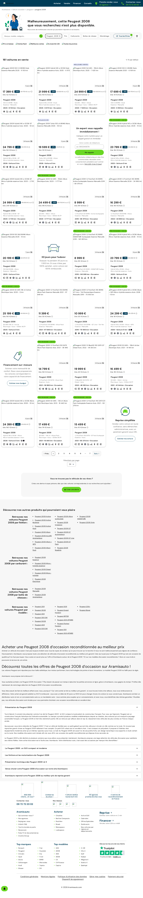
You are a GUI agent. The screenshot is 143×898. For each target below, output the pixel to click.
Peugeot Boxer (85, 610)
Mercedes (43, 863)
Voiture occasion (18, 10)
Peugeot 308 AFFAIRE (65, 633)
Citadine (59, 816)
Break (58, 824)
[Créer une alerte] (4, 888)
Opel (20, 857)
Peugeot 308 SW (41, 618)
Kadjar (83, 857)
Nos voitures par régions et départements (87, 829)
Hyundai (42, 851)
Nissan (20, 868)
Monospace (60, 827)
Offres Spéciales (87, 821)
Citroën (21, 854)
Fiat (40, 848)
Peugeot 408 (40, 625)
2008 (58, 851)
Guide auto (85, 824)
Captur (58, 865)
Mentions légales (48, 876)
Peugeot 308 (40, 614)
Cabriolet (84, 818)
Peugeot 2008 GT (64, 528)
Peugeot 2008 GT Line (65, 538)
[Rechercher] (41, 36)
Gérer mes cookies (97, 876)
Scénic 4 (84, 863)
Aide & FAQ (22, 824)
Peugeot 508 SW (41, 629)
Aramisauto (6, 10)
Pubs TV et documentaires (28, 833)
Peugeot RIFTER (63, 616)
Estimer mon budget (17, 383)
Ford (41, 857)
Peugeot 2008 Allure (42, 532)
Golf (82, 854)
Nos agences (23, 818)
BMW (41, 860)
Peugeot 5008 (40, 621)
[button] (60, 36)
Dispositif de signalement (73, 879)
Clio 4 (83, 851)
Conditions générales (29, 876)
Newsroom (22, 830)
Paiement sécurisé (115, 876)
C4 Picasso (60, 863)
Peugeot (21, 851)
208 (57, 848)
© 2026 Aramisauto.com (71, 887)
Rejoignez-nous (24, 821)
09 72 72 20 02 (25, 804)
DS (40, 868)
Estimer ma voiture (125, 439)
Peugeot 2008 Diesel (43, 569)
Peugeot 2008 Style (87, 522)
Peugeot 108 (61, 630)
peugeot (30, 10)
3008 (58, 857)
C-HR (83, 848)
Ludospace (60, 830)
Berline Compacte (63, 818)
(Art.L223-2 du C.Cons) (93, 164)
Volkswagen (22, 863)
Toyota (41, 865)
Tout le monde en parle (27, 827)
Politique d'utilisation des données (72, 876)
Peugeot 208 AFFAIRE (65, 620)
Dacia (20, 860)
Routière (59, 821)
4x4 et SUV (85, 816)
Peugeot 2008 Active (43, 516)
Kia (40, 854)
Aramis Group (23, 836)
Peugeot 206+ (85, 607)
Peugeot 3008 (40, 610)
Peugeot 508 (62, 607)
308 (57, 854)
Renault (21, 848)
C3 (57, 860)
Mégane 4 (84, 860)
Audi (20, 865)
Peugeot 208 (40, 607)
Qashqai (84, 865)
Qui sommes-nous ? (25, 816)
